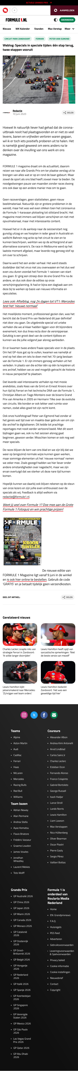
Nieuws (7, 29)
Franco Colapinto (59, 779)
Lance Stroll (56, 803)
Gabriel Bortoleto (59, 785)
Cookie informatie (59, 966)
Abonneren (67, 19)
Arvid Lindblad (57, 749)
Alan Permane (20, 816)
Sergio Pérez (56, 856)
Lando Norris (57, 809)
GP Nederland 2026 (20, 976)
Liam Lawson (57, 820)
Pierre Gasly (56, 850)
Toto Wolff (18, 873)
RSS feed (55, 933)
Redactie (17, 111)
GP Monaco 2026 (22, 926)
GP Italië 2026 (20, 984)
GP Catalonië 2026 (20, 933)
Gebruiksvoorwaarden (61, 945)
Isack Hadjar (56, 797)
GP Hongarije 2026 (20, 967)
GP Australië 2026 (23, 896)
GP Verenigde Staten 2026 (20, 1016)
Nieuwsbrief (56, 978)
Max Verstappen (57, 29)
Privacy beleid (57, 960)
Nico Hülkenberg (59, 832)
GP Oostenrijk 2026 (20, 943)
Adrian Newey (20, 810)
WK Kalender (23, 29)
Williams (17, 797)
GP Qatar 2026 (21, 1048)
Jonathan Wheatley (18, 859)
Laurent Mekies (21, 867)
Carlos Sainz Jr (57, 755)
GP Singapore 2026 (20, 1007)
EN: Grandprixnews (60, 915)
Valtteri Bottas (57, 862)
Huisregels (55, 927)
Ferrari (40, 38)
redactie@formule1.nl (16, 497)
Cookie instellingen (60, 972)
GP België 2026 (21, 959)
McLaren (18, 773)
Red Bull (17, 791)
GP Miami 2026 (21, 914)
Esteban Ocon (57, 767)
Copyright (55, 990)
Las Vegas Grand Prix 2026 (22, 1040)
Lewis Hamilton (58, 815)
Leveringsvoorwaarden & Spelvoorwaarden (62, 952)
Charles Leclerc (58, 761)
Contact (54, 984)
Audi (15, 749)
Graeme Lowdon (22, 846)
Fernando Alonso (59, 773)
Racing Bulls (19, 785)
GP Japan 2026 (21, 908)
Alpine (16, 737)
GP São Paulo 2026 (20, 1031)
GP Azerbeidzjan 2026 (21, 997)
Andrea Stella (20, 822)
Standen (38, 29)
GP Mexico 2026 (22, 1023)
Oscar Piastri (57, 844)
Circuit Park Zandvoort (17, 38)
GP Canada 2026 (22, 920)
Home (53, 909)
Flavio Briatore (21, 834)
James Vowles (20, 852)
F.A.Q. (53, 921)
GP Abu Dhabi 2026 (20, 1055)
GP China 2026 (21, 902)
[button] (64, 10)
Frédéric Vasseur (22, 840)
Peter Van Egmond (59, 38)
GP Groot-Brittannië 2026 (21, 952)
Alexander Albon (58, 737)
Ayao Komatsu (21, 828)
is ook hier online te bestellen (27, 579)
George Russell (58, 791)
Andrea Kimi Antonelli (61, 743)
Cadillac (17, 755)
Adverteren (56, 939)
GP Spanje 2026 (21, 990)
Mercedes (18, 779)
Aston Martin (20, 743)
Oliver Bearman (58, 838)
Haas (16, 767)
